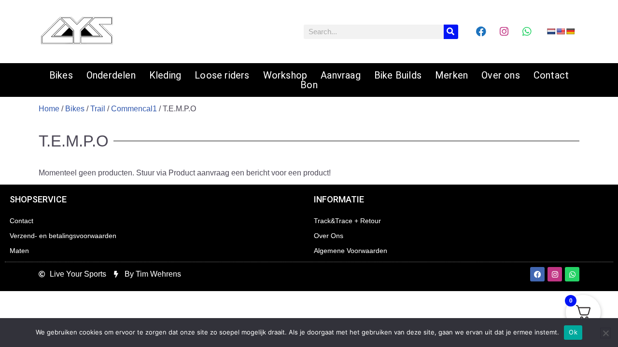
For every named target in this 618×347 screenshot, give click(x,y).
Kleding (165, 75)
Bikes (61, 75)
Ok (573, 332)
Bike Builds (397, 75)
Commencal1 (134, 109)
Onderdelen (111, 75)
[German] (570, 31)
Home (49, 109)
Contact (551, 75)
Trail (97, 109)
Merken (451, 75)
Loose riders (222, 75)
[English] (560, 31)
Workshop (285, 75)
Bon (309, 85)
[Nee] (605, 333)
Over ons (500, 75)
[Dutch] (551, 31)
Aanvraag (341, 75)
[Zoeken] (451, 32)
